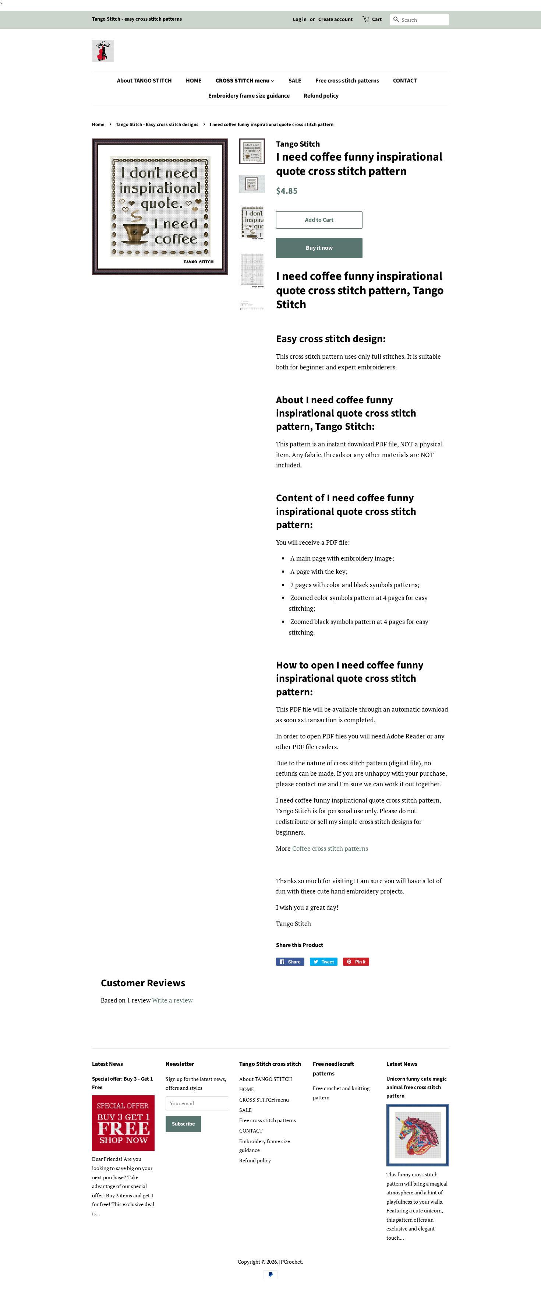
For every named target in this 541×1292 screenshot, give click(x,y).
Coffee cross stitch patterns (330, 848)
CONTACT (405, 81)
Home (98, 124)
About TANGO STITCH (144, 81)
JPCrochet (290, 1261)
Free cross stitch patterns (347, 81)
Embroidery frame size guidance (249, 96)
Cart (377, 19)
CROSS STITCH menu (243, 81)
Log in (300, 19)
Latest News (107, 1064)
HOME (194, 81)
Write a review (172, 1000)
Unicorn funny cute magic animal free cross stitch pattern (416, 1087)
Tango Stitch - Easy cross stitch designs (157, 124)
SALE (295, 81)
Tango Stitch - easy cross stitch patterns (137, 19)
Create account (335, 19)
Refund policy (321, 96)
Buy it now (319, 248)
